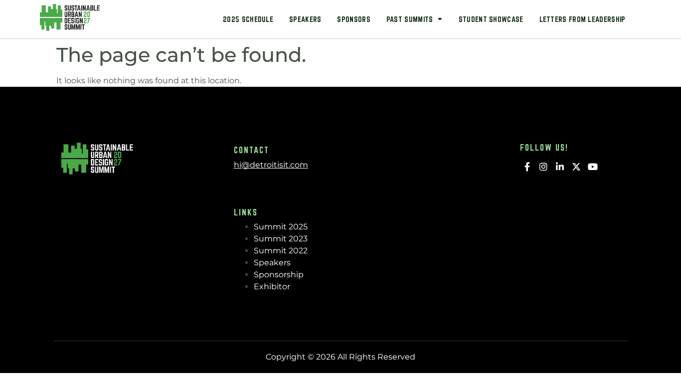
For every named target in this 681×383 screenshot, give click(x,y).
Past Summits (409, 19)
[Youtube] (592, 166)
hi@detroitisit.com (271, 165)
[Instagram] (543, 166)
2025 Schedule (248, 19)
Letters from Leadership (582, 19)
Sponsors (353, 19)
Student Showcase (491, 19)
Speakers (305, 19)
